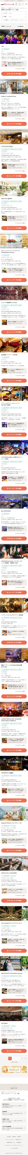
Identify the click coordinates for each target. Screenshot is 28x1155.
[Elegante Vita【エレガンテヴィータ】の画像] (14, 813)
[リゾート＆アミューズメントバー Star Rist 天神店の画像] (14, 393)
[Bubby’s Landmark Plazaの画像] (14, 86)
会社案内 (9, 1136)
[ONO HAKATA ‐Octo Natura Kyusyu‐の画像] (14, 963)
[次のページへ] (22, 1058)
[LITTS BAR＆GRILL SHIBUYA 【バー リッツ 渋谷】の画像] (14, 447)
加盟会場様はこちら (11, 1142)
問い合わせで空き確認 (15, 73)
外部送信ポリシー (19, 1139)
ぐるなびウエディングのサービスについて (14, 1145)
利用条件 (19, 1136)
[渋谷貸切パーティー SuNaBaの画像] (14, 345)
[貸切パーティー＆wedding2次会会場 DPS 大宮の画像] (14, 655)
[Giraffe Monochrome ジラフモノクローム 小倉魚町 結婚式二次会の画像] (14, 551)
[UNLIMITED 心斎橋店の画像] (14, 763)
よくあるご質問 (14, 1148)
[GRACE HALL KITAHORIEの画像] (14, 863)
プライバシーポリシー (9, 1139)
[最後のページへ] (25, 1058)
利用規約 (14, 1136)
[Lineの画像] (14, 36)
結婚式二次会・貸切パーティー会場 (8, 1093)
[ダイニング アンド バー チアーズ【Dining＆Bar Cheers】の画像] (14, 241)
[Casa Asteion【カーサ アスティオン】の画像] (14, 913)
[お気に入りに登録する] (25, 44)
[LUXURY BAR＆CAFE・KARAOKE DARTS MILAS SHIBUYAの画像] (14, 709)
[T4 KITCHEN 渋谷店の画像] (14, 136)
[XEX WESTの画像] (14, 1013)
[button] (14, 1105)
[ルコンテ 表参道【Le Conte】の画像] (14, 293)
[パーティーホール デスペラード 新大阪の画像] (14, 605)
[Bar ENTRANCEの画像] (14, 501)
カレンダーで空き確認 (15, 123)
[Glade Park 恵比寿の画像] (14, 189)
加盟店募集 (18, 1142)
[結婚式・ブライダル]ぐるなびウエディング (10, 1092)
